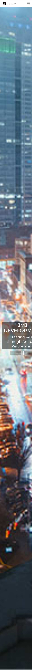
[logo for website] (13, 3)
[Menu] (27, 3)
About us (16, 353)
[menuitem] (27, 3)
